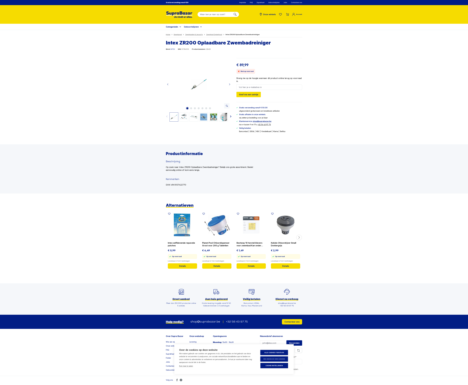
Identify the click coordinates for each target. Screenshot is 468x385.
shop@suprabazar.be (262, 121)
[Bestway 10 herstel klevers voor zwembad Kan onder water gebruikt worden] (251, 225)
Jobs (285, 2)
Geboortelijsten (274, 2)
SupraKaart (260, 2)
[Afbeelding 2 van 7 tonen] (191, 108)
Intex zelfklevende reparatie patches (181, 244)
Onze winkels (171, 346)
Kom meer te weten (186, 366)
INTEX (173, 49)
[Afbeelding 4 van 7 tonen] (199, 108)
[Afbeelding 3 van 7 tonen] (195, 108)
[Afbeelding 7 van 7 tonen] (210, 108)
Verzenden (294, 343)
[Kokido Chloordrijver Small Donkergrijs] (285, 225)
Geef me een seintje (248, 94)
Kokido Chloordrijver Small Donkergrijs (283, 244)
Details (182, 266)
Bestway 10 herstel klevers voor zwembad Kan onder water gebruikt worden (249, 244)
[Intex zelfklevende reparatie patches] (182, 225)
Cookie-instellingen (274, 365)
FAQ (251, 2)
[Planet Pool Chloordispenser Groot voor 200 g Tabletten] (216, 225)
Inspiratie (242, 2)
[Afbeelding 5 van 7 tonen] (202, 108)
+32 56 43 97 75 (264, 125)
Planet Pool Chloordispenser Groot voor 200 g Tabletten (215, 244)
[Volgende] (229, 84)
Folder (168, 358)
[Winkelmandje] (287, 14)
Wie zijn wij (170, 342)
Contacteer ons (296, 2)
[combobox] (214, 14)
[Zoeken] (235, 14)
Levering (192, 342)
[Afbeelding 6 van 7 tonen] (206, 108)
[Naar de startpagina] (179, 14)
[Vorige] (168, 84)
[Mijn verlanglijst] (280, 14)
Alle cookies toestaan (274, 352)
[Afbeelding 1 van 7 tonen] (187, 108)
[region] (198, 90)
